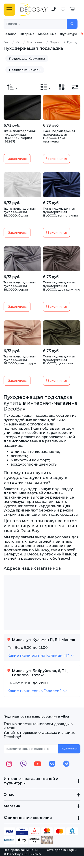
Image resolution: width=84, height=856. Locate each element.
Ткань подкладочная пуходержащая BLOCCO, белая (20, 212)
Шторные (27, 34)
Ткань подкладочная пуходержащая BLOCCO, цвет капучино (61, 286)
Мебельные (47, 34)
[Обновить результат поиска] (72, 24)
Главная (10, 42)
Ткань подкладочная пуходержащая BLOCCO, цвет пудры (20, 360)
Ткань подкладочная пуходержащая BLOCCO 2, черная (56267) (20, 136)
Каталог (10, 34)
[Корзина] (72, 9)
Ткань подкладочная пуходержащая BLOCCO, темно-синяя (60, 212)
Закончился (17, 159)
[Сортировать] (12, 87)
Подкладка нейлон (25, 70)
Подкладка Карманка (27, 58)
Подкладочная (61, 42)
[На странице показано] (45, 87)
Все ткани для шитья (42, 42)
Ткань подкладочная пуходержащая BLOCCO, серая (20, 286)
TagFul (72, 850)
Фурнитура (68, 34)
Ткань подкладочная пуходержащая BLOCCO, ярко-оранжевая (59, 136)
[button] (40, 655)
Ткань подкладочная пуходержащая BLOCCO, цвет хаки (59, 360)
